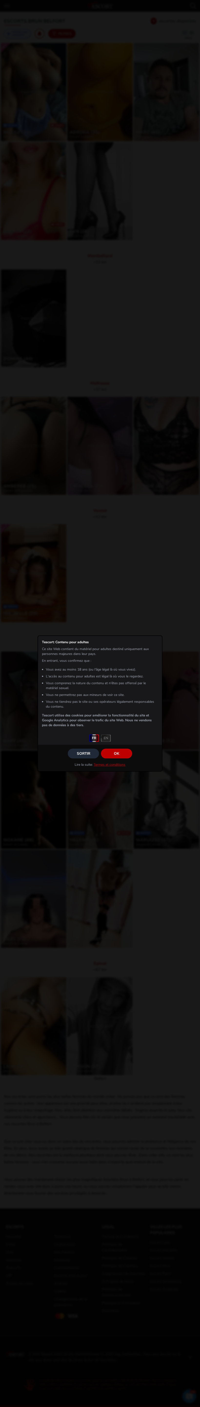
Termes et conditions (109, 764)
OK (116, 753)
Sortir (83, 753)
